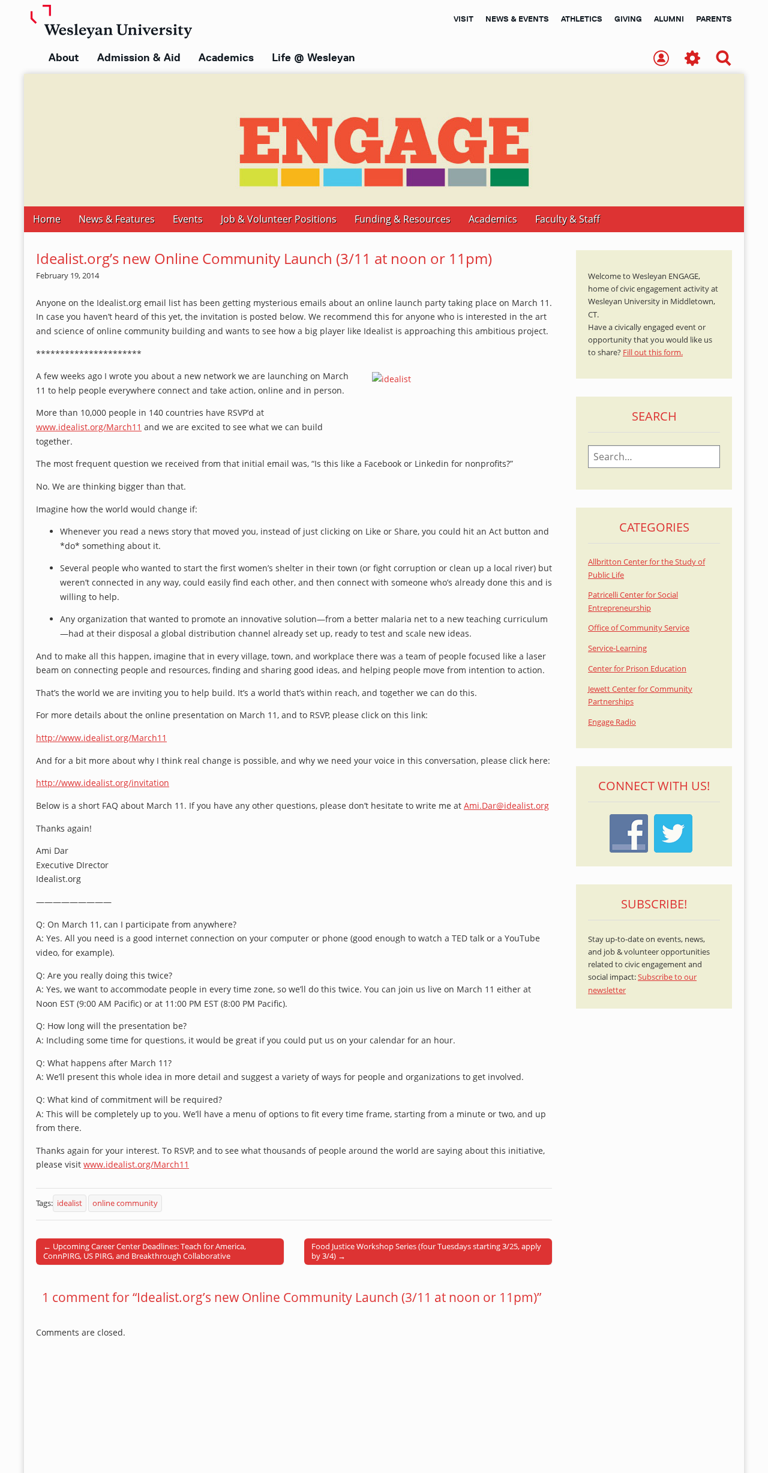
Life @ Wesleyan (313, 57)
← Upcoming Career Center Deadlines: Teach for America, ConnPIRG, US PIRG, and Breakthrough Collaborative (144, 1251)
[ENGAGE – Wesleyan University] (384, 140)
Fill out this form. (653, 352)
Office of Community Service (638, 628)
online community (125, 1203)
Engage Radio (612, 722)
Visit (463, 18)
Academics (226, 57)
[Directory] (661, 59)
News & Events (517, 18)
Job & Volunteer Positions (279, 219)
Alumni (669, 18)
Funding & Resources (403, 219)
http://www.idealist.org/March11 (101, 737)
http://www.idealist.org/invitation (102, 782)
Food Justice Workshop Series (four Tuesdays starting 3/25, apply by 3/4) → (426, 1251)
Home (47, 219)
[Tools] (692, 59)
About (64, 57)
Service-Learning (617, 648)
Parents (714, 18)
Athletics (581, 18)
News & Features (117, 219)
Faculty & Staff (567, 219)
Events (188, 219)
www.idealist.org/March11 (89, 427)
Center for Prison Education (637, 669)
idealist (69, 1203)
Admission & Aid (139, 57)
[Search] (723, 59)
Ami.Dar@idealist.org (506, 805)
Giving (628, 18)
